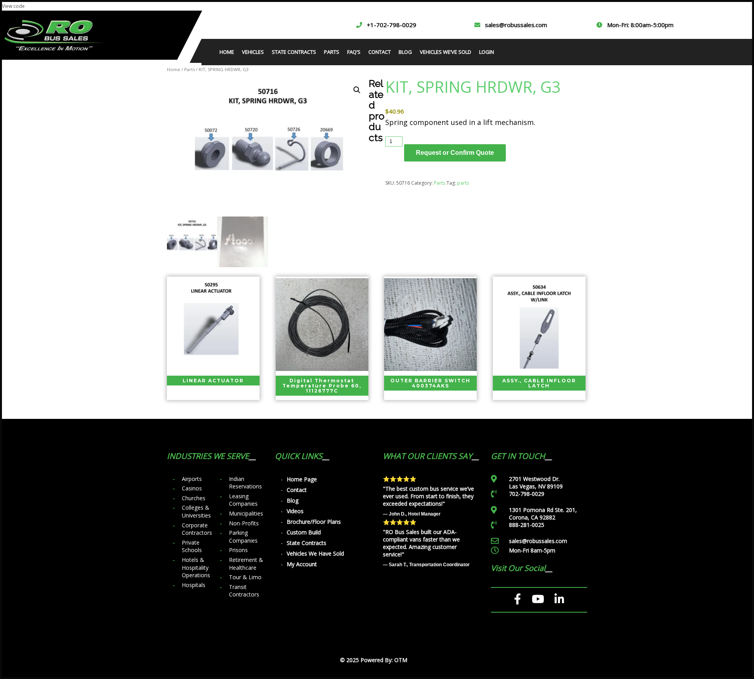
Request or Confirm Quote (455, 152)
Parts (189, 69)
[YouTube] (538, 599)
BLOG (405, 51)
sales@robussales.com (516, 25)
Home (173, 69)
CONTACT (379, 51)
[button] (357, 90)
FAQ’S (354, 51)
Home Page (302, 479)
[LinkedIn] (559, 599)
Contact (297, 490)
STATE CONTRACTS (294, 51)
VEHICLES (253, 51)
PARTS (331, 51)
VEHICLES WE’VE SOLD (445, 51)
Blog (292, 500)
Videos (295, 511)
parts (463, 183)
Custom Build (304, 532)
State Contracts (306, 543)
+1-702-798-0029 (391, 25)
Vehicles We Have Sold (315, 553)
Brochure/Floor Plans (314, 521)
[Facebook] (518, 599)
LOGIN (486, 51)
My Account (302, 564)
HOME (227, 51)
